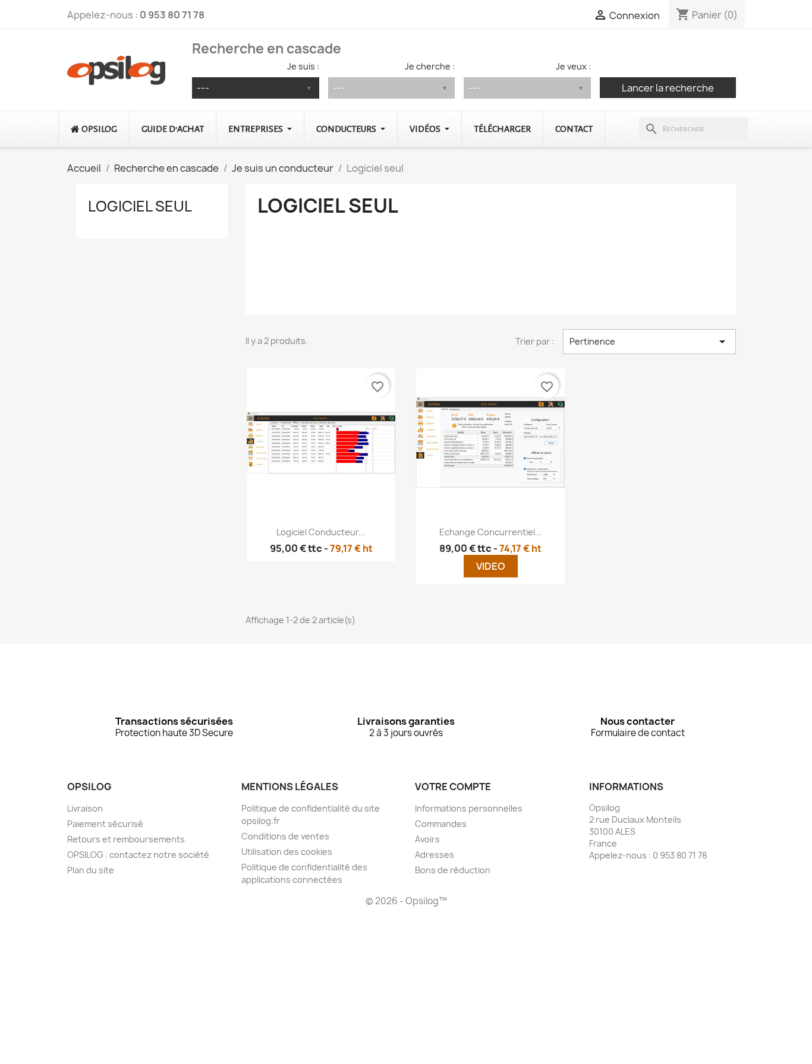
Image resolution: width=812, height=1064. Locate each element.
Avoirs (427, 839)
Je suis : (303, 66)
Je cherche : (430, 66)
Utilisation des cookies (286, 851)
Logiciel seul (140, 206)
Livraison (85, 808)
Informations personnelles (469, 808)
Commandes (441, 823)
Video (490, 566)
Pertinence (649, 341)
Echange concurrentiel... (490, 532)
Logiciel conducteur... (321, 532)
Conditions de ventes (285, 836)
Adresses (434, 854)
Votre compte (453, 786)
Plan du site (90, 870)
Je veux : (573, 66)
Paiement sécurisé (105, 823)
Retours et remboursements (126, 839)
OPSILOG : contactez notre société (138, 854)
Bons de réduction (452, 870)
